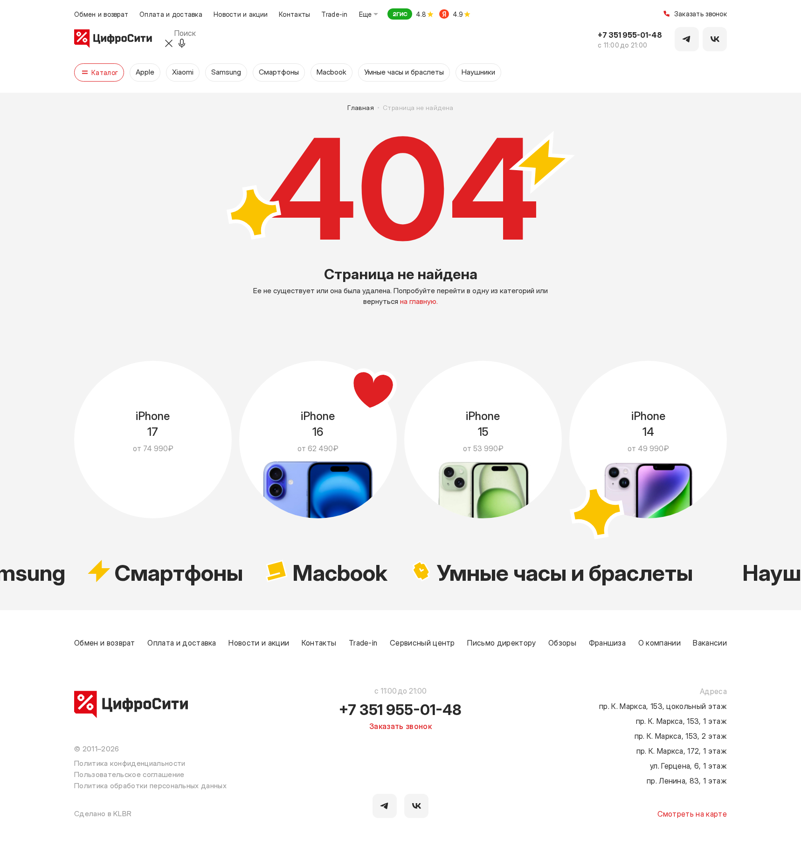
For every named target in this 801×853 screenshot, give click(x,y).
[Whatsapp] (715, 39)
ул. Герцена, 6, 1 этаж (688, 765)
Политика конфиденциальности (130, 763)
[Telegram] (687, 39)
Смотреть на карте (692, 813)
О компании (659, 642)
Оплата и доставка (170, 14)
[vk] (416, 806)
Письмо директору (501, 642)
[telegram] (385, 806)
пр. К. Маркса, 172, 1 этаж (681, 750)
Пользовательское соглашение (129, 774)
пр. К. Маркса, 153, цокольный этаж (663, 705)
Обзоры (562, 642)
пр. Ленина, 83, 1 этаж (687, 780)
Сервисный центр (422, 642)
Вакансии (710, 642)
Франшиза (607, 642)
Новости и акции (241, 14)
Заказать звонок (700, 14)
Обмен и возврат (101, 14)
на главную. (419, 301)
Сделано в (102, 813)
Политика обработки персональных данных (150, 785)
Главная (360, 107)
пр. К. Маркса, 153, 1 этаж (681, 720)
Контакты (294, 14)
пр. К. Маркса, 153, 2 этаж (681, 735)
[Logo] (113, 39)
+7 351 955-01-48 (630, 34)
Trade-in (334, 14)
